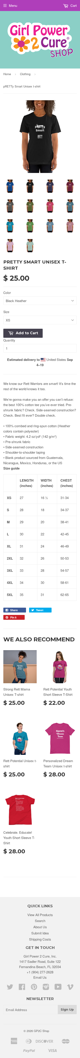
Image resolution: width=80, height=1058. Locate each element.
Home (7, 74)
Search (40, 920)
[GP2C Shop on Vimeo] (70, 988)
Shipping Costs (40, 939)
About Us (40, 926)
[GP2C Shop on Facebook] (22, 988)
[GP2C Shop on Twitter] (10, 988)
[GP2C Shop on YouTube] (58, 988)
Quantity (9, 340)
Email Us (40, 977)
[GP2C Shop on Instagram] (46, 988)
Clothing (25, 74)
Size (6, 312)
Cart (73, 5)
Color (7, 292)
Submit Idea (40, 933)
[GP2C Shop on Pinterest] (34, 988)
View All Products (40, 914)
